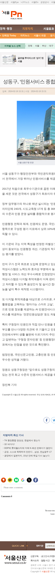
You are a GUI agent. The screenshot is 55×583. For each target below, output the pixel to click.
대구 (51, 45)
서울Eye (15, 2)
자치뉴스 (24, 35)
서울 (37, 45)
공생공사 (44, 2)
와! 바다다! (9, 444)
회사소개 (34, 560)
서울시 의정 (40, 35)
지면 (52, 556)
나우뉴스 (25, 2)
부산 (44, 45)
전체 (30, 45)
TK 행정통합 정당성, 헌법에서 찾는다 (22, 440)
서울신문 (4, 2)
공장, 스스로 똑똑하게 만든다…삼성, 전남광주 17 (28, 452)
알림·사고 (45, 560)
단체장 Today (9, 35)
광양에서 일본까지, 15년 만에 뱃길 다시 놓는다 (27, 455)
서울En (34, 2)
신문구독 (34, 556)
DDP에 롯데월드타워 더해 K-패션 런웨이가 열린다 (28, 448)
